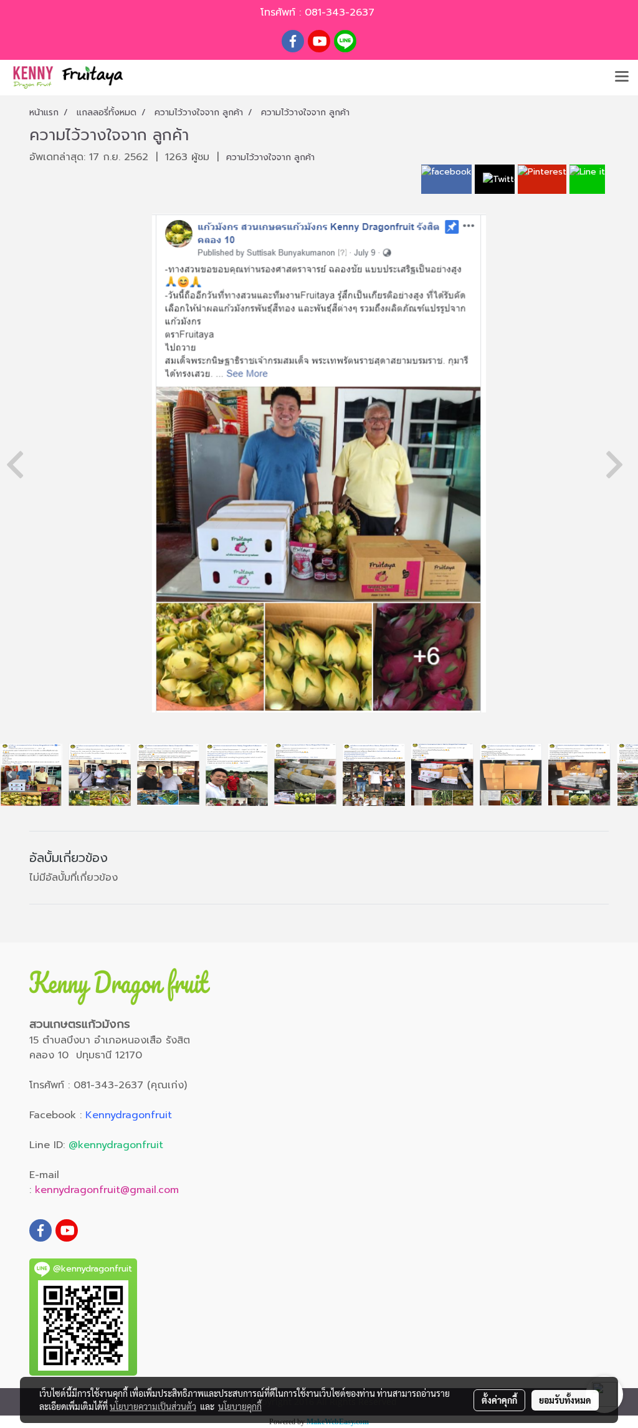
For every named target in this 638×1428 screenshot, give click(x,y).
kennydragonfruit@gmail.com (107, 1189)
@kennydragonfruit (116, 1145)
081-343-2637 (341, 12)
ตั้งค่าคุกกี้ (499, 1400)
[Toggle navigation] (622, 77)
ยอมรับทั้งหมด (565, 1400)
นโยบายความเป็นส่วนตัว (153, 1406)
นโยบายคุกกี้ (240, 1406)
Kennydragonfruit (128, 1115)
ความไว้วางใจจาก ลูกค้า (270, 157)
